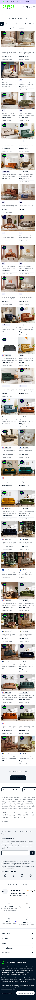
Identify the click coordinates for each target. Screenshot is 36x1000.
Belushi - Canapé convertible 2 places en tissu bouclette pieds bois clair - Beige (26, 390)
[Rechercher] (23, 7)
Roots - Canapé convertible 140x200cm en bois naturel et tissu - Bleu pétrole (9, 666)
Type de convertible (21, 24)
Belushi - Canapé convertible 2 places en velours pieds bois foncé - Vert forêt (26, 145)
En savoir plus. (10, 868)
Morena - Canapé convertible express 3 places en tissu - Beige (9, 53)
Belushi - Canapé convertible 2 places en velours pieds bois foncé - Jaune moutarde (26, 360)
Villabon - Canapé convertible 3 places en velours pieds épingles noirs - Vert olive (26, 727)
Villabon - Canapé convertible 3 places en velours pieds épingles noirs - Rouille (9, 727)
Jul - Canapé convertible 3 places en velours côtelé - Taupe (8, 298)
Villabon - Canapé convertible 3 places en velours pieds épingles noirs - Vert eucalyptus (26, 698)
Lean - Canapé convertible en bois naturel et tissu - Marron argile (26, 758)
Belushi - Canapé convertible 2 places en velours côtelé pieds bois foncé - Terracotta (9, 206)
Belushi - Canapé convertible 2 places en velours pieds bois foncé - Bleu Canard (9, 421)
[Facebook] (13, 875)
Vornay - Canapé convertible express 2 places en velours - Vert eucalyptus (9, 482)
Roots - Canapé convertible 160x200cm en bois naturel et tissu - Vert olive (9, 574)
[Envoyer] (32, 853)
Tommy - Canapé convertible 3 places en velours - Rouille (9, 175)
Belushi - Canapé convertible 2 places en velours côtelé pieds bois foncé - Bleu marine (9, 329)
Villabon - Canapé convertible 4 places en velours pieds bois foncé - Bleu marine (26, 666)
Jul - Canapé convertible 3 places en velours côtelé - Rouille (8, 268)
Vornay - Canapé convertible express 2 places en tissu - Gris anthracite (9, 360)
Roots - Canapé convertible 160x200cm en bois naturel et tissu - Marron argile (9, 635)
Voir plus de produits (18, 778)
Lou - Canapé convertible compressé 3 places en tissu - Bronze (9, 115)
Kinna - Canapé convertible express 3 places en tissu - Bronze (26, 176)
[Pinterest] (30, 875)
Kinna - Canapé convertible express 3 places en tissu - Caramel (8, 452)
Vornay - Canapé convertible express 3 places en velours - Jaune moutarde (9, 513)
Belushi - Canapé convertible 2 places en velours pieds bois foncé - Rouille (26, 329)
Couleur (8, 24)
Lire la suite (4, 821)
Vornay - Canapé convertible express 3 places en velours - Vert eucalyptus (26, 482)
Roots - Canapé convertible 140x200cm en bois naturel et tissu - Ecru (26, 452)
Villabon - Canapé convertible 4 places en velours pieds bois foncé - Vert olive (26, 513)
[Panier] (30, 7)
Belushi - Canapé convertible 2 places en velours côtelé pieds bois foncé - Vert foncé (9, 390)
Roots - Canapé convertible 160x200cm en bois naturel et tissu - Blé (26, 544)
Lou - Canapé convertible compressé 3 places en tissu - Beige (26, 84)
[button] (18, 26)
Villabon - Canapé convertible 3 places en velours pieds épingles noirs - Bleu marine (9, 544)
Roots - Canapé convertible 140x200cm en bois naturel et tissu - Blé (26, 635)
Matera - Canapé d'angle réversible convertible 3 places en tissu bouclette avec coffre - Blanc (9, 85)
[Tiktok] (5, 875)
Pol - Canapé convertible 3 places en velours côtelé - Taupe (25, 237)
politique (14, 987)
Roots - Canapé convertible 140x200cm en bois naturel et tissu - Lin (26, 574)
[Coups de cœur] (27, 7)
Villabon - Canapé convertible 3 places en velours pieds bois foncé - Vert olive (26, 605)
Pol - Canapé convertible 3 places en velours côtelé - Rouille (8, 237)
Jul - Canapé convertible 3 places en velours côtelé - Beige (25, 268)
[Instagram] (22, 875)
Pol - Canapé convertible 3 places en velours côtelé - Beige (25, 298)
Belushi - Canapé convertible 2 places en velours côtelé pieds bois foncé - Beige (9, 145)
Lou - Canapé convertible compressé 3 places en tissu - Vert (26, 115)
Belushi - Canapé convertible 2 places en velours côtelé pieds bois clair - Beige (26, 206)
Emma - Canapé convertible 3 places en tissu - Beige (26, 53)
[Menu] (34, 7)
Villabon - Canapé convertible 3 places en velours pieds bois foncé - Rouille (26, 421)
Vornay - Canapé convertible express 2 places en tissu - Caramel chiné (9, 605)
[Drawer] (8, 7)
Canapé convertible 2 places (11, 790)
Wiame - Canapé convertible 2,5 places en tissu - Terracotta (9, 696)
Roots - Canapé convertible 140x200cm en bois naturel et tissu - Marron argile (9, 758)
